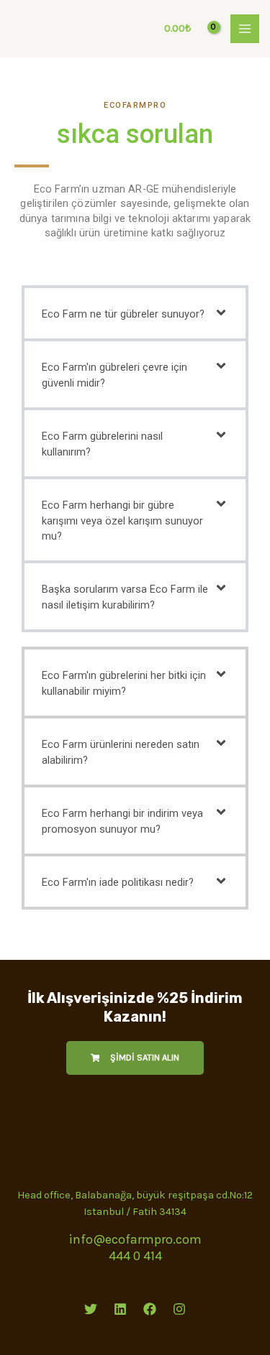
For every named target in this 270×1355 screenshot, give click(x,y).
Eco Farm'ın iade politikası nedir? (118, 882)
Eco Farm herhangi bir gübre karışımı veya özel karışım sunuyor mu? (122, 521)
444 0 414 (135, 1256)
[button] (135, 313)
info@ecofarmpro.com (135, 1239)
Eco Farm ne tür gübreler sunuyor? (123, 313)
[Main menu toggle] (244, 28)
